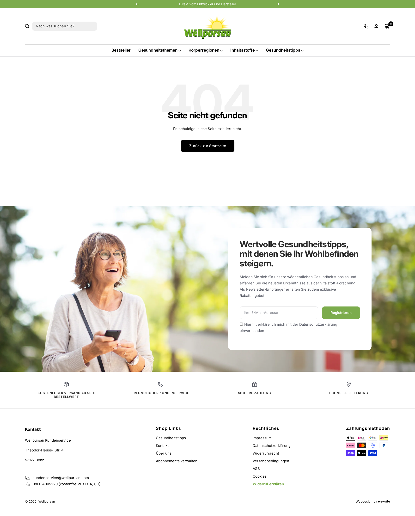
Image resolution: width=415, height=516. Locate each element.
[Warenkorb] (387, 26)
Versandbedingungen (271, 461)
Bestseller (121, 50)
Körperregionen (204, 50)
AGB (256, 468)
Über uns (163, 453)
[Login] (376, 26)
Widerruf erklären (268, 484)
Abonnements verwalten (176, 461)
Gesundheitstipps (283, 50)
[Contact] (366, 26)
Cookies (260, 476)
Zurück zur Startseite (207, 146)
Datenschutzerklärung (318, 324)
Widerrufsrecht (266, 453)
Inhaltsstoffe (242, 50)
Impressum (262, 438)
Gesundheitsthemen (157, 50)
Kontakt (162, 445)
